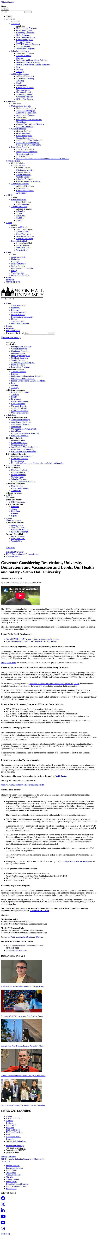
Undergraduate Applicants (26, 152)
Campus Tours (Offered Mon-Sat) (30, 124)
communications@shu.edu (16, 950)
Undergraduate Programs (26, 28)
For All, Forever (22, 245)
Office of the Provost (24, 99)
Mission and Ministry (24, 170)
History (14, 271)
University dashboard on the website (74, 861)
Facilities (19, 218)
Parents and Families (14, 1168)
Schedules (20, 211)
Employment (11, 1188)
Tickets (19, 213)
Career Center (11, 1170)
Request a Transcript (24, 239)
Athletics (9, 195)
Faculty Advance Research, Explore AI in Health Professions (23, 1105)
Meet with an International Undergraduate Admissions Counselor (42, 158)
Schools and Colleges (20, 51)
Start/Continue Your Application (29, 140)
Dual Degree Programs (25, 37)
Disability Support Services (17, 1184)
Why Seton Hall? (23, 248)
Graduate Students (18, 129)
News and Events (13, 556)
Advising (20, 81)
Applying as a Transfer (25, 115)
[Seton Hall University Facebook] (4, 1199)
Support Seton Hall (19, 241)
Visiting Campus (13, 1179)
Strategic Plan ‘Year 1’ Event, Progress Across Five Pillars (22, 1046)
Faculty (19, 83)
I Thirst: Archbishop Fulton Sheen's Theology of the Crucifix (23, 1076)
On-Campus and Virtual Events (29, 120)
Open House (21, 122)
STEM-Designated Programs (28, 44)
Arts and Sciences (23, 56)
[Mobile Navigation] (7, 7)
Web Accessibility (13, 1175)
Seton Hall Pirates (18, 200)
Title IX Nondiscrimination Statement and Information (23, 1159)
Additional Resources (20, 74)
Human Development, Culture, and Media (33, 65)
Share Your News (23, 234)
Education (10, 1127)
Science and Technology (16, 1141)
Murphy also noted (8, 662)
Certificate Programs (24, 40)
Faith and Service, (18, 937)
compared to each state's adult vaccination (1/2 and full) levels (54, 684)
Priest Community (23, 174)
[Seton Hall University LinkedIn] (3, 1211)
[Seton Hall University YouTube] (4, 1217)
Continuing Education (25, 33)
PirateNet (10, 280)
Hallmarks (15, 259)
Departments (21, 85)
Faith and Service (13, 1130)
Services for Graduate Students (28, 145)
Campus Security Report (16, 1186)
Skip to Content (7, 2)
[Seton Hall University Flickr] (3, 1223)
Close (9, 17)
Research (10, 1139)
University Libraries (24, 92)
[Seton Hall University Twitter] (4, 1205)
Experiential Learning (25, 78)
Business (19, 58)
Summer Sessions (23, 46)
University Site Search (15, 333)
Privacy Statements (8, 1157)
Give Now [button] (10, 547)
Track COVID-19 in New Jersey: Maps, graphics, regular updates (32, 639)
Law (18, 67)
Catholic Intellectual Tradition (28, 181)
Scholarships (21, 117)
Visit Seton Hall (17, 273)
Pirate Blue (20, 216)
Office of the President (20, 275)
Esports (19, 220)
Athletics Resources (19, 206)
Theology (20, 72)
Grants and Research (24, 97)
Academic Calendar (24, 94)
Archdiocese (21, 193)
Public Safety (11, 1182)
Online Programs (23, 35)
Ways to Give (21, 250)
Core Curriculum (23, 90)
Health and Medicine (34, 937)
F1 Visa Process (22, 156)
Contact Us (5, 1161)
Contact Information (24, 138)
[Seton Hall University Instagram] (3, 1229)
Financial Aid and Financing (27, 142)
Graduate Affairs (23, 133)
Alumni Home (22, 232)
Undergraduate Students (21, 106)
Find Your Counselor (24, 126)
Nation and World (13, 1137)
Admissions (11, 101)
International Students (20, 147)
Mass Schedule (22, 188)
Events (9, 277)
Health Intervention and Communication (22, 554)
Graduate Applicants (24, 154)
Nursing (19, 69)
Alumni (9, 223)
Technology (11, 1172)
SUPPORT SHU (13, 282)
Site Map (9, 1177)
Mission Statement (18, 264)
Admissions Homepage (25, 110)
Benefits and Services (25, 236)
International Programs (25, 49)
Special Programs (23, 42)
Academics (10, 19)
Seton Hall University (15, 552)
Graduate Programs (24, 30)
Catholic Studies (22, 177)
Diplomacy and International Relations (31, 60)
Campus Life (11, 1125)
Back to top (5, 1234)
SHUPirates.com (23, 204)
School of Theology (24, 179)
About (8, 252)
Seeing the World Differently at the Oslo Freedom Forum (22, 1016)
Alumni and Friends (19, 227)
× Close (5, 9)
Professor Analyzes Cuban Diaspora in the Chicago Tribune (22, 986)
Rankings (15, 261)
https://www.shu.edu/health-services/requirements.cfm (22, 785)
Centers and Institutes (25, 88)
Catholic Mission (13, 161)
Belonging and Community (22, 268)
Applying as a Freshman (26, 113)
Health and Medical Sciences (28, 62)
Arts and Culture (13, 1118)
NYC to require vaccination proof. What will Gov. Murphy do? (31, 641)
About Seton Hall (18, 257)
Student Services (18, 266)
